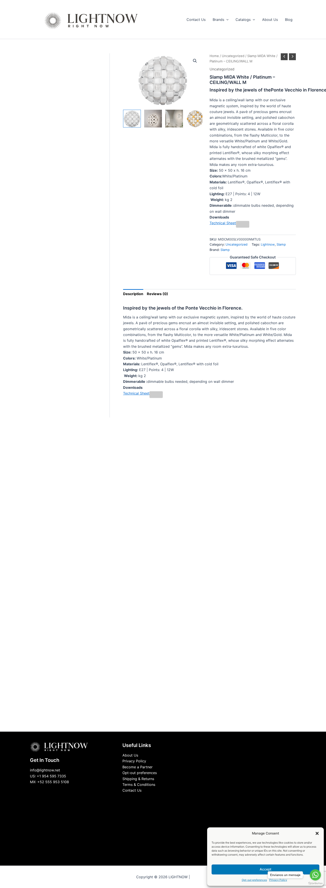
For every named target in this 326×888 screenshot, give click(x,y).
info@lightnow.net (45, 770)
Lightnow (268, 244)
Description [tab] (133, 294)
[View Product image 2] (153, 118)
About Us (130, 755)
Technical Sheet (223, 223)
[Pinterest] (173, 799)
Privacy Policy (134, 761)
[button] (317, 833)
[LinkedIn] (160, 799)
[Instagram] (166, 799)
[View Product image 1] (132, 118)
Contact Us (131, 790)
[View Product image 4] (195, 118)
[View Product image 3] (174, 118)
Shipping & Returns (138, 779)
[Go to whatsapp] (315, 874)
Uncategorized (233, 56)
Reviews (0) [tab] (157, 294)
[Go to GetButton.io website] (315, 883)
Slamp (281, 244)
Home (214, 56)
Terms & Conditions (138, 784)
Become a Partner (137, 767)
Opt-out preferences (254, 880)
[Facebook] (153, 799)
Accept (265, 869)
